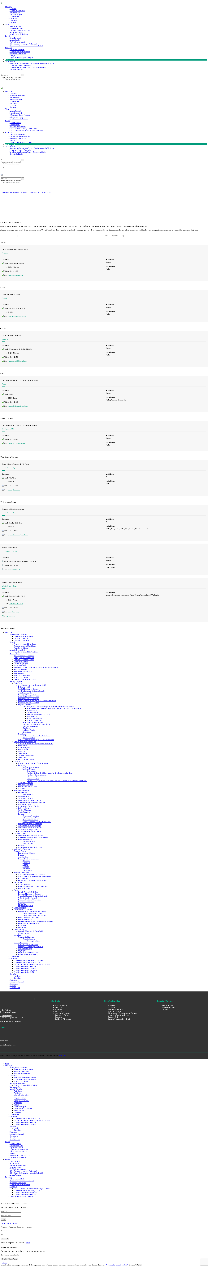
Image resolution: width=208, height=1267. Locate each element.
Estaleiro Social (32, 710)
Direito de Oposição (21, 664)
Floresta (16, 890)
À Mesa (12, 1153)
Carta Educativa (23, 796)
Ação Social (18, 683)
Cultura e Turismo (20, 851)
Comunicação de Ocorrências (20, 52)
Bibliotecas (26, 861)
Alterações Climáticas (25, 783)
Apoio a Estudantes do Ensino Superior (31, 691)
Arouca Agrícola (24, 884)
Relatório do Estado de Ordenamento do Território (35, 921)
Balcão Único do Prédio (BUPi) (29, 923)
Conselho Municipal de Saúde (28, 697)
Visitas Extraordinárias (34, 718)
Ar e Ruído (22, 788)
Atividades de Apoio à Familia (28, 806)
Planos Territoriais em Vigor (32, 913)
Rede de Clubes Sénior (35, 720)
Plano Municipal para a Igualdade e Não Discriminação (37, 701)
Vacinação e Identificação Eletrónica (30, 947)
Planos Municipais (20, 665)
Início (7, 1064)
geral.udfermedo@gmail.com (17, 316)
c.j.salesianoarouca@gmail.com (18, 535)
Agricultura (18, 882)
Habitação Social (24, 687)
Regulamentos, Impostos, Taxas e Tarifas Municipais (28, 67)
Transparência (10, 61)
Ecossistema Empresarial (18, 1165)
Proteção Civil (19, 929)
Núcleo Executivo (29, 738)
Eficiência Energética (25, 785)
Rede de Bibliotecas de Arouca (28, 859)
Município (8, 91)
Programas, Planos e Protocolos (20, 65)
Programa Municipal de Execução (29, 894)
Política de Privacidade (63, 1019)
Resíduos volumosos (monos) (37, 775)
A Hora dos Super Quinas (31, 818)
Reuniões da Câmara (21, 648)
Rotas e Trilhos (28, 843)
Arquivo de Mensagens (22, 640)
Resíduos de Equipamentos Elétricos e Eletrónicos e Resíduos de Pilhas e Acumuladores (57, 781)
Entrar (28, 1243)
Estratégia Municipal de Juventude (30, 824)
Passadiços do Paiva (16, 28)
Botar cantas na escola (30, 820)
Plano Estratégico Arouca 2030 (28, 917)
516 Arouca (166, 1009)
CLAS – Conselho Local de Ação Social (36, 736)
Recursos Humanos (20, 669)
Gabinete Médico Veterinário (28, 945)
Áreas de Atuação (16, 99)
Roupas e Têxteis (33, 779)
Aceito (139, 1265)
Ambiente (17, 761)
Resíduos (21, 765)
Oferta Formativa (24, 812)
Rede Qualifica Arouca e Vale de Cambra (32, 880)
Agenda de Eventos (16, 32)
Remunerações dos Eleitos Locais (25, 644)
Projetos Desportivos (25, 839)
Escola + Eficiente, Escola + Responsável (37, 822)
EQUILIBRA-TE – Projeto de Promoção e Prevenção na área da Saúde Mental (54, 708)
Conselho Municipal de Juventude (29, 828)
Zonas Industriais (15, 38)
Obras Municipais (20, 908)
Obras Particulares (29, 939)
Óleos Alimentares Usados (36, 777)
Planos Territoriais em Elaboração (34, 915)
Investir (7, 36)
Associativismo (23, 857)
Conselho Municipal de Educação (29, 800)
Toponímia (17, 978)
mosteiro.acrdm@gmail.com (17, 443)
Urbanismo (17, 935)
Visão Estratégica (15, 1161)
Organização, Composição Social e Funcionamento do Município (32, 63)
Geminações (14, 984)
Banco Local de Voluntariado (33, 722)
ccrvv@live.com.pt (14, 490)
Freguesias (13, 105)
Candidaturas (22, 927)
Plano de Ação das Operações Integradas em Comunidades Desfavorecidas (48, 706)
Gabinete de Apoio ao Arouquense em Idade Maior (35, 744)
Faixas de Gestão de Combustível (29, 900)
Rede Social (22, 734)
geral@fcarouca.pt (14, 569)
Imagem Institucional (17, 982)
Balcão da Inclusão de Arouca (28, 703)
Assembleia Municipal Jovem (28, 829)
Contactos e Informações (18, 1157)
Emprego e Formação (21, 872)
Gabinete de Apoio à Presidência (25, 646)
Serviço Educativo (24, 810)
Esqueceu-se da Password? (10, 1223)
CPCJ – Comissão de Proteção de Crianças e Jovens (36, 740)
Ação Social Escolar (25, 693)
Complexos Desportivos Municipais (30, 835)
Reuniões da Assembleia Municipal (26, 652)
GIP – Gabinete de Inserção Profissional (23, 44)
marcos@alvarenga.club (15, 275)
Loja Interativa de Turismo (19, 34)
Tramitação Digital (33, 941)
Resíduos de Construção (31, 767)
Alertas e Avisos (23, 933)
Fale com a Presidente (17, 50)
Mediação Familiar (29, 730)
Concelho (13, 974)
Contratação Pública (16, 69)
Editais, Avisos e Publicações (24, 658)
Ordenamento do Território (23, 910)
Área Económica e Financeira (24, 656)
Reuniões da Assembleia (22, 675)
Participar (8, 48)
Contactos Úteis (15, 988)
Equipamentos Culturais (26, 853)
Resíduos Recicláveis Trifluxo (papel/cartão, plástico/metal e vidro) (49, 773)
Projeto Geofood (24, 888)
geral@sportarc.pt (13, 612)
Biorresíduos (31, 771)
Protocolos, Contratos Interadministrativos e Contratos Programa (36, 667)
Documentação (15, 97)
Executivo (13, 93)
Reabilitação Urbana (25, 919)
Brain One (62, 1056)
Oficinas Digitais (32, 712)
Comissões (13, 103)
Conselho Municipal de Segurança (25, 968)
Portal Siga (22, 925)
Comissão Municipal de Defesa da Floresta (32, 896)
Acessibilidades (15, 40)
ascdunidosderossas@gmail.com (18, 406)
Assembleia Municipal (17, 95)
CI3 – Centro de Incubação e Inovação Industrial (26, 46)
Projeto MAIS (23, 749)
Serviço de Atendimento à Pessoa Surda (36, 724)
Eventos (21, 845)
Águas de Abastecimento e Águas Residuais (33, 763)
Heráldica (17, 976)
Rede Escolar (22, 792)
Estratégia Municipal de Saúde (28, 695)
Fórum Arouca (23, 878)
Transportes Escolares (25, 798)
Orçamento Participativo (18, 54)
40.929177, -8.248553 (16, 604)
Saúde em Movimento (30, 726)
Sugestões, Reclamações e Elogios (21, 57)
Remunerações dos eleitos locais (25, 1077)
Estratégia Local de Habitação (28, 699)
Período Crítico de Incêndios (28, 892)
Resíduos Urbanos (29, 769)
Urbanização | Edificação (26, 937)
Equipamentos (14, 101)
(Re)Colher (26, 728)
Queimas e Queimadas (26, 902)
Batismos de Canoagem (31, 816)
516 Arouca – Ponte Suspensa (20, 30)
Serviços (12, 56)
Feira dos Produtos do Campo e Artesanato (32, 886)
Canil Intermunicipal (25, 949)
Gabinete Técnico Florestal (27, 898)
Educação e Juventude (21, 790)
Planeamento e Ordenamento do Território (32, 912)
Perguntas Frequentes (25, 906)
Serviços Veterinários (21, 943)
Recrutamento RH (114, 1011)
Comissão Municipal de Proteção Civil (31, 931)
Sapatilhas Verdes (29, 841)
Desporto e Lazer (20, 833)
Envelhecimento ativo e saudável (25, 742)
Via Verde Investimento (18, 42)
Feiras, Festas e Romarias (18, 1151)
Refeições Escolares (25, 808)
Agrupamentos (28, 794)
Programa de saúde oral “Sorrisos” (38, 714)
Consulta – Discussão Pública (24, 660)
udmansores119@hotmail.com (17, 361)
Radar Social (27, 732)
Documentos (27, 869)
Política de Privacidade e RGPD (117, 1265)
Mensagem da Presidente (18, 634)
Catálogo (26, 867)
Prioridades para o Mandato (23, 636)
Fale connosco (27, 870)
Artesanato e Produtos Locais (20, 1155)
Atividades (26, 863)
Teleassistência (32, 716)
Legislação (22, 904)
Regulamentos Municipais (23, 671)
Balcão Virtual (10, 59)
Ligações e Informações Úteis (28, 953)
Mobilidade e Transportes (22, 849)
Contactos (13, 22)
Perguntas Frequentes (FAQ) (28, 954)
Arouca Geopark (15, 26)
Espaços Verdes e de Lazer (27, 787)
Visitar (7, 24)
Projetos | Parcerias (24, 705)
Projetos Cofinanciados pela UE (25, 679)
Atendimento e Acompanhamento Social (32, 685)
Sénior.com (22, 751)
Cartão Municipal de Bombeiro (28, 689)
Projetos (21, 814)
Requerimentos (19, 673)
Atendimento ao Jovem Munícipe (29, 826)
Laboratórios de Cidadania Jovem (29, 831)
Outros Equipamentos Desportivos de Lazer (33, 837)
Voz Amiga (22, 757)
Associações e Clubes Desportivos (30, 847)
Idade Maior (22, 746)
